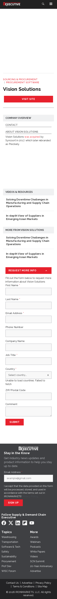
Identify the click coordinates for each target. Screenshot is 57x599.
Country (10, 369)
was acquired (32, 136)
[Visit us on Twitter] (11, 523)
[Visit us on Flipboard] (24, 523)
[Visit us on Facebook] (4, 523)
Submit (15, 422)
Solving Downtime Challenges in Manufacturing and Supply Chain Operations (27, 203)
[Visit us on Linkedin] (18, 523)
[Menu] (51, 4)
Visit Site (28, 99)
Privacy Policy (30, 496)
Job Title (11, 355)
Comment (11, 404)
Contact (11, 125)
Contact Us (12, 582)
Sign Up (13, 502)
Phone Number (14, 327)
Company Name (15, 341)
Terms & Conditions (24, 586)
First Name (12, 285)
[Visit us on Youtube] (31, 523)
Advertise (27, 582)
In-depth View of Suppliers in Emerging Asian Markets (25, 217)
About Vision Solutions (21, 132)
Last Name (12, 299)
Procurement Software (22, 82)
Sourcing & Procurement (20, 79)
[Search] (43, 4)
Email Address (14, 313)
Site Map (42, 586)
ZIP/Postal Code (15, 390)
